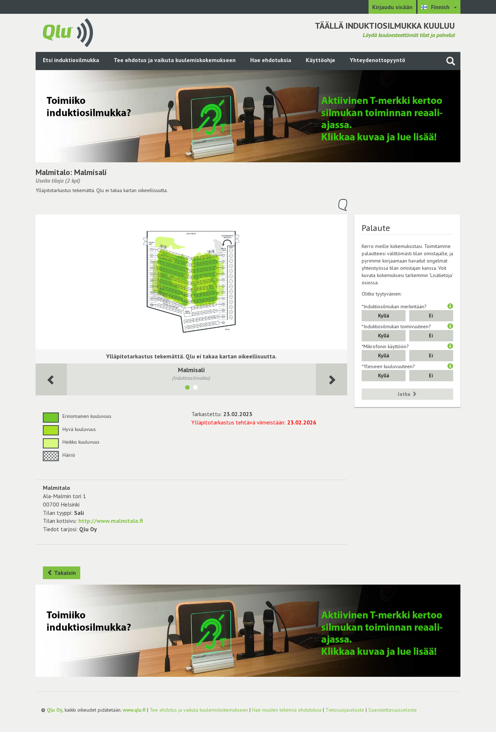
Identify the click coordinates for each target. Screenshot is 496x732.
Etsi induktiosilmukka (71, 60)
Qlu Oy (54, 710)
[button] (450, 306)
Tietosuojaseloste (344, 710)
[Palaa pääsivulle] (68, 32)
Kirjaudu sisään (392, 7)
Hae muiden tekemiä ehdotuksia (286, 710)
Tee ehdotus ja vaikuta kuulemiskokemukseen (175, 60)
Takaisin (64, 572)
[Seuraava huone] (51, 379)
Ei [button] (431, 315)
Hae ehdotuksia (270, 60)
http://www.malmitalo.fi (110, 520)
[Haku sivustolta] (450, 61)
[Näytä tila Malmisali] (187, 388)
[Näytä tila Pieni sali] (195, 388)
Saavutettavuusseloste (392, 710)
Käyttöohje (320, 60)
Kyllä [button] (383, 315)
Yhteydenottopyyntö (377, 60)
